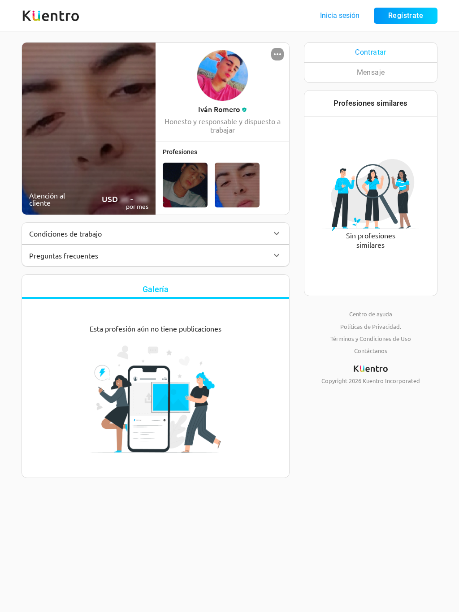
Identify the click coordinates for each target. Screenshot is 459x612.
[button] (155, 233)
